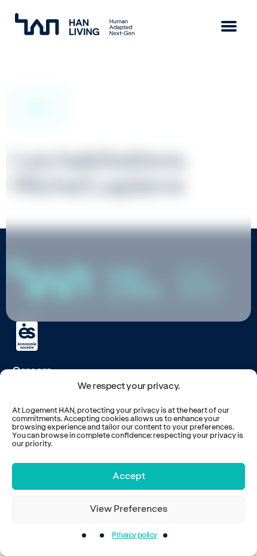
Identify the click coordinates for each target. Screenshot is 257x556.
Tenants (35, 173)
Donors (33, 197)
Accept (128, 476)
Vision (36, 93)
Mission (40, 76)
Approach (46, 110)
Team (34, 127)
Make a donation (77, 285)
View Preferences (128, 509)
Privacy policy (134, 534)
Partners (36, 223)
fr (21, 248)
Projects (36, 148)
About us (38, 55)
